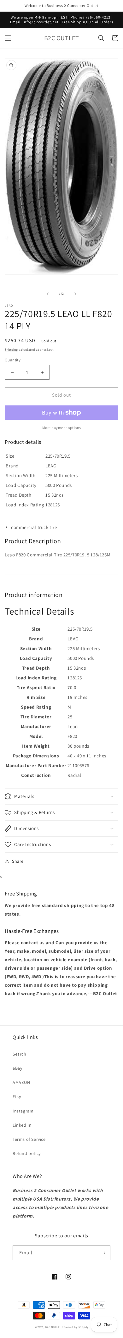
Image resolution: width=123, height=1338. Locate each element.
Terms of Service (29, 1139)
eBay (17, 1068)
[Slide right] (75, 294)
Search (19, 1054)
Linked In (22, 1125)
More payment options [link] (61, 427)
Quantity (12, 360)
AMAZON (21, 1082)
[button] (8, 38)
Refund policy (27, 1153)
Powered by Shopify (75, 1327)
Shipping (11, 350)
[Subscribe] (103, 1253)
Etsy (17, 1096)
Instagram (23, 1111)
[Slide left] (48, 294)
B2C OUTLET (53, 1327)
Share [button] (18, 861)
